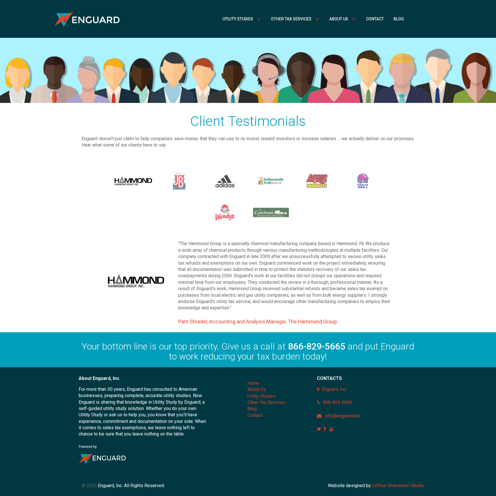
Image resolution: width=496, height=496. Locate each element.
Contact (255, 415)
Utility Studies (261, 396)
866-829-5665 (316, 346)
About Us (256, 389)
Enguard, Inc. (334, 389)
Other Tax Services (266, 402)
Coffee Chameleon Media (397, 485)
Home (253, 383)
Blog (252, 408)
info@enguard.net (342, 416)
